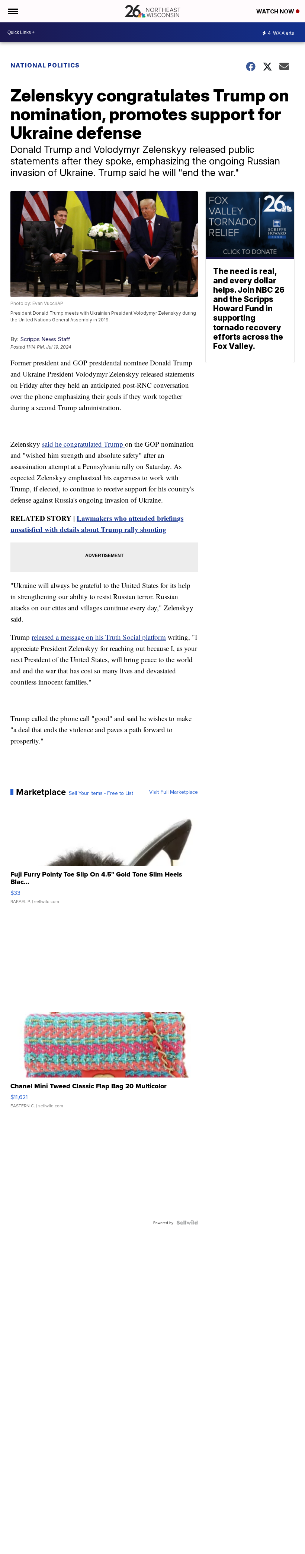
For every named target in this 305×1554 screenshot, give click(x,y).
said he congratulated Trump (83, 444)
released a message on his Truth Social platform (99, 637)
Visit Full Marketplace (173, 792)
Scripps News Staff (45, 339)
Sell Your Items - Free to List (101, 793)
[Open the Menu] (12, 11)
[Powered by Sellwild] (187, 1222)
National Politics (45, 65)
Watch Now (276, 11)
